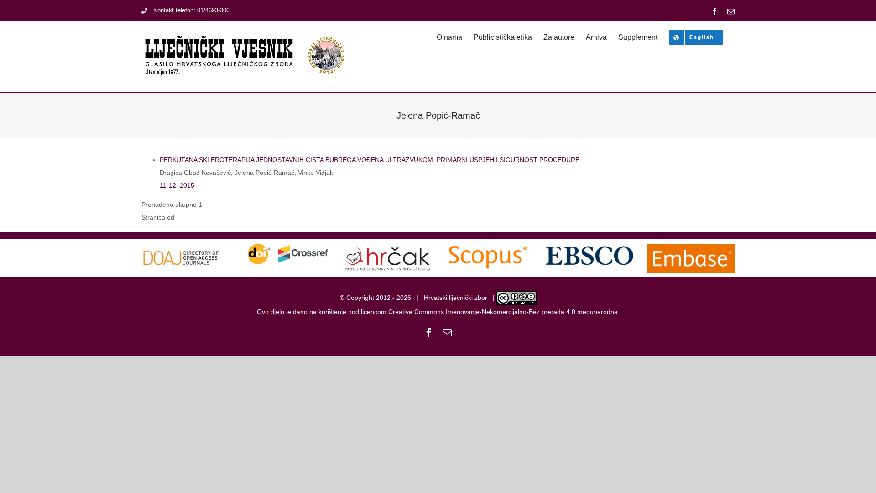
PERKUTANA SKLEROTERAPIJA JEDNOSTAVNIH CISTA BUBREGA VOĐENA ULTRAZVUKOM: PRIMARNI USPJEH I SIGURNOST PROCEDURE (369, 159)
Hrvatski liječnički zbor (455, 297)
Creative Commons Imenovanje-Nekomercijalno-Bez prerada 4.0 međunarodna (503, 311)
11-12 (168, 185)
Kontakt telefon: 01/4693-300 (191, 10)
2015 (187, 185)
